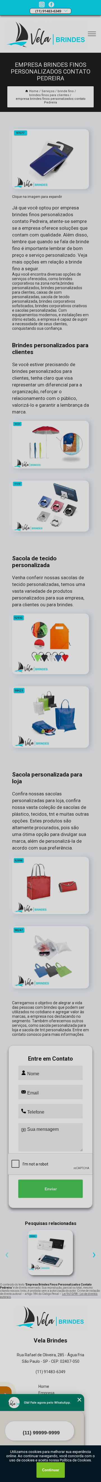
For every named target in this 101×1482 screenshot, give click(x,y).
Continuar (50, 1470)
